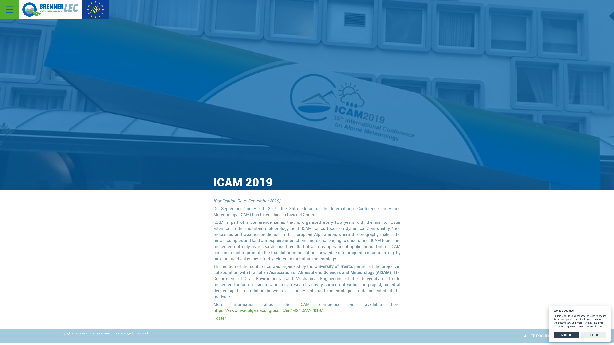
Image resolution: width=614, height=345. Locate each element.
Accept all (566, 335)
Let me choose (594, 326)
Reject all (593, 335)
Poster (219, 318)
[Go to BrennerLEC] (50, 9)
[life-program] (95, 9)
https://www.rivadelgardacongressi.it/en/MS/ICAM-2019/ (268, 310)
